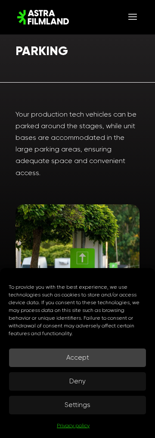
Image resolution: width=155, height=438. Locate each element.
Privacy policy (73, 426)
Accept (77, 357)
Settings (77, 405)
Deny (77, 381)
